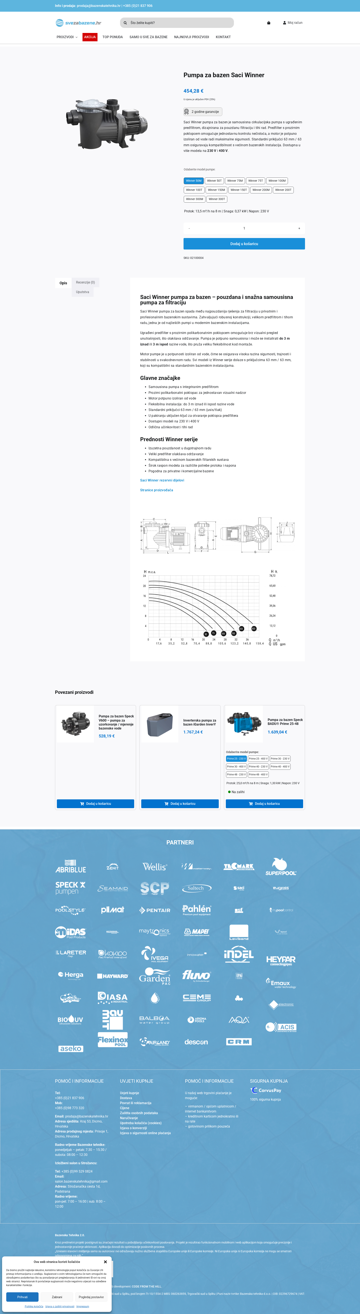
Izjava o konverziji (133, 1128)
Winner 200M (261, 189)
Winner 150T (239, 189)
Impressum (82, 1306)
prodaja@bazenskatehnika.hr (99, 6)
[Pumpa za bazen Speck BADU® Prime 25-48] (244, 723)
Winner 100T (194, 189)
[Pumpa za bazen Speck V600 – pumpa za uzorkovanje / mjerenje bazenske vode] (75, 723)
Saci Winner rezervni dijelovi (162, 480)
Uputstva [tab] (82, 292)
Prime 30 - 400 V (236, 766)
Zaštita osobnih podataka (139, 1113)
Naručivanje (129, 1118)
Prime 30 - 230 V (280, 758)
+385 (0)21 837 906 (137, 6)
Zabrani (57, 1297)
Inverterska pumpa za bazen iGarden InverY (199, 722)
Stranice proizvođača (156, 490)
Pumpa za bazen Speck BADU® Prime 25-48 (285, 722)
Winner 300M (194, 199)
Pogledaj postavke (91, 1297)
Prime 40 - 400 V (280, 766)
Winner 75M (235, 180)
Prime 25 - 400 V (258, 758)
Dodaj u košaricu (244, 244)
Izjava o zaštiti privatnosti (59, 1306)
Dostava (126, 1098)
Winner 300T (217, 199)
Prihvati (22, 1297)
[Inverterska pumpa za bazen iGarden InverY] (159, 723)
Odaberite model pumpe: (199, 169)
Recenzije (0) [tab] (85, 282)
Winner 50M (193, 180)
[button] (105, 1262)
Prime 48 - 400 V (258, 774)
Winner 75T (255, 180)
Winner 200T (283, 189)
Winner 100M (277, 180)
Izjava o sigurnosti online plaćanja (145, 1133)
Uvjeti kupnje (129, 1093)
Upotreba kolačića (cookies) (141, 1123)
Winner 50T (214, 180)
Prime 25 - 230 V (236, 758)
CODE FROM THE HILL (146, 1286)
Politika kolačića (34, 1306)
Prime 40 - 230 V (258, 766)
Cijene (124, 1108)
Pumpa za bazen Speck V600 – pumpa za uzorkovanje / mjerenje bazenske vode (116, 722)
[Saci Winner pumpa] (107, 124)
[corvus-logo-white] (265, 1089)
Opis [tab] (63, 283)
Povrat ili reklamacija (135, 1103)
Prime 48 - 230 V (236, 774)
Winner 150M (216, 189)
